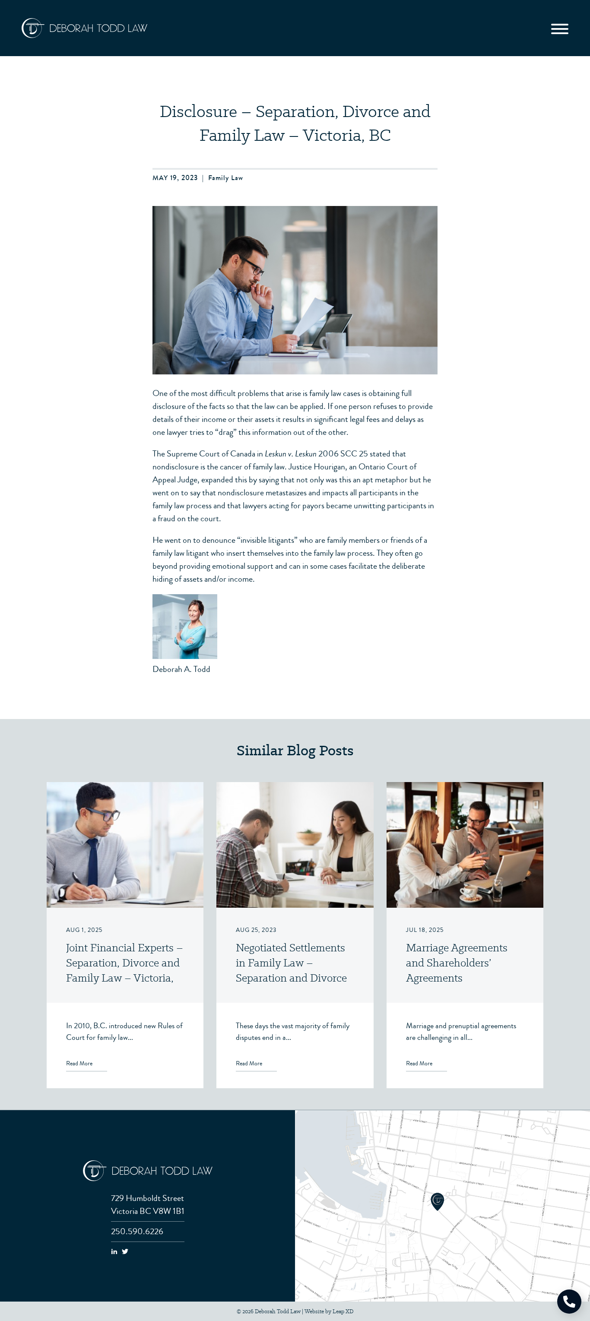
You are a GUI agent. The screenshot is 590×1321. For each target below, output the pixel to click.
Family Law (225, 178)
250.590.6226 (137, 1231)
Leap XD (343, 1311)
